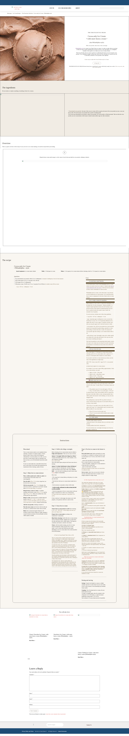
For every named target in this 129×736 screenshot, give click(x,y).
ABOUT (77, 8)
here (54, 472)
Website (31, 704)
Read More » (32, 640)
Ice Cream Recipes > (17, 13)
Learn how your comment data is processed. (56, 714)
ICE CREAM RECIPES (64, 8)
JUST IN (51, 8)
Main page (9, 13)
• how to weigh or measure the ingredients (98, 300)
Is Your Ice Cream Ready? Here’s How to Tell (64, 535)
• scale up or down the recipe (95, 349)
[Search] (61, 725)
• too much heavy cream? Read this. (96, 281)
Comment (31, 674)
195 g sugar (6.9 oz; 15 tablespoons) (23, 282)
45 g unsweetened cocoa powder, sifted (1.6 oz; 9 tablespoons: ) (39, 278)
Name (31, 693)
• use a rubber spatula (93, 417)
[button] (115, 14)
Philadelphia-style (48, 13)
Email (31, 699)
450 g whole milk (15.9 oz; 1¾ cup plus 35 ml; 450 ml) (27, 280)
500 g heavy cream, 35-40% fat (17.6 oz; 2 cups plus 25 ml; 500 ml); (37, 284)
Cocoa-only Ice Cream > (39, 13)
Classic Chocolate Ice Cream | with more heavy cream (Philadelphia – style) (38, 636)
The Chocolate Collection (27, 13)
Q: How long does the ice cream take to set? (94, 479)
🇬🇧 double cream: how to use (95, 380)
